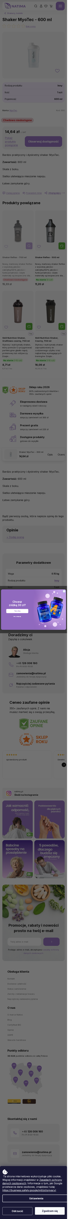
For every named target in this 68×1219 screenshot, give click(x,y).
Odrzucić (17, 1211)
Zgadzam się (50, 1210)
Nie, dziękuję (17, 616)
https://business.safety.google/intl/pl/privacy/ (29, 1190)
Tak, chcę (17, 611)
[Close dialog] (64, 591)
